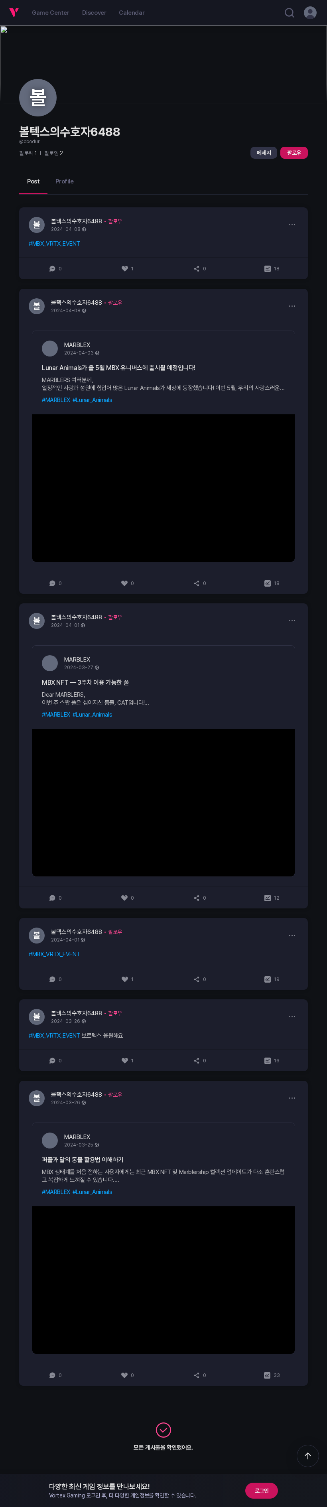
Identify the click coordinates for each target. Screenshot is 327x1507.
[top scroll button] (308, 1456)
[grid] (163, 797)
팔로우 (294, 153)
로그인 (262, 1490)
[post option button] (292, 224)
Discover (94, 12)
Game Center (50, 12)
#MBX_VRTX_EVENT (54, 243)
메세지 (264, 153)
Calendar (131, 12)
